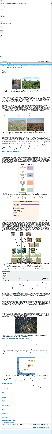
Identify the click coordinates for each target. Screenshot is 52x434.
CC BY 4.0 (37, 424)
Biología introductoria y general (24, 65)
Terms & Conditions (21, 432)
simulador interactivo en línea (11, 278)
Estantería (10, 65)
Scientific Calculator (4, 43)
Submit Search (3, 16)
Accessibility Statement (28, 432)
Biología (16, 65)
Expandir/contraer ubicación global (49, 65)
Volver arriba (3, 427)
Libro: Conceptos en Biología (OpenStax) (36, 65)
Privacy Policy (17, 432)
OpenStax (5, 71)
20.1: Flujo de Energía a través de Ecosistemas (11, 424)
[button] (3, 49)
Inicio (5, 65)
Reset (1, 26)
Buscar (3, 63)
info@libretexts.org (43, 432)
